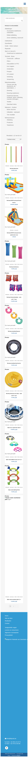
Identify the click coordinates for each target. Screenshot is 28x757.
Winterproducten (9, 117)
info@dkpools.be (11, 738)
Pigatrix (18, 755)
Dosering (9, 90)
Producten (10, 122)
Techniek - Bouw (9, 56)
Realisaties (8, 621)
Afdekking (10, 120)
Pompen (9, 71)
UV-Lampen (10, 74)
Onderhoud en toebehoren (14, 53)
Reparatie (7, 48)
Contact (7, 623)
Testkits (9, 101)
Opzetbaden (8, 43)
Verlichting (10, 76)
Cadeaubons (8, 40)
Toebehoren (10, 125)
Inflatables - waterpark (13, 112)
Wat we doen (8, 618)
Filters (8, 61)
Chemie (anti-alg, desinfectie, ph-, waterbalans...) (12, 86)
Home (6, 615)
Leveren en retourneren (12, 630)
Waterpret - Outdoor (11, 107)
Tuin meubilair (11, 114)
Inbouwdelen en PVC (13, 63)
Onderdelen (10, 69)
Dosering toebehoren (13, 93)
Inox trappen (10, 66)
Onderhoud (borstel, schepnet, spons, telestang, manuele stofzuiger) (15, 97)
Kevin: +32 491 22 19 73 (13, 742)
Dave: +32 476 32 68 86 (13, 743)
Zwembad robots (12, 104)
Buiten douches (11, 109)
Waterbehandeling (10, 82)
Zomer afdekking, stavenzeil (15, 37)
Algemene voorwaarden (12, 632)
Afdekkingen (8, 28)
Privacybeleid (9, 635)
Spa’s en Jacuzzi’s (10, 51)
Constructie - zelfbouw (13, 58)
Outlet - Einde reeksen (11, 46)
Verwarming (10, 79)
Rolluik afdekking (12, 35)
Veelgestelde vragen (11, 627)
